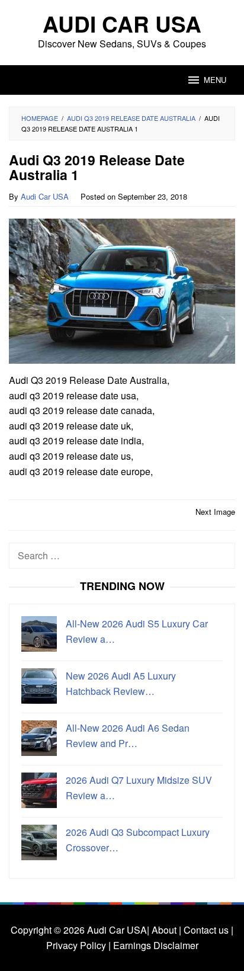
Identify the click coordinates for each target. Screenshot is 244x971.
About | (166, 930)
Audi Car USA (122, 23)
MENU (215, 79)
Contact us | (207, 930)
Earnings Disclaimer (154, 945)
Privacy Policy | (78, 945)
